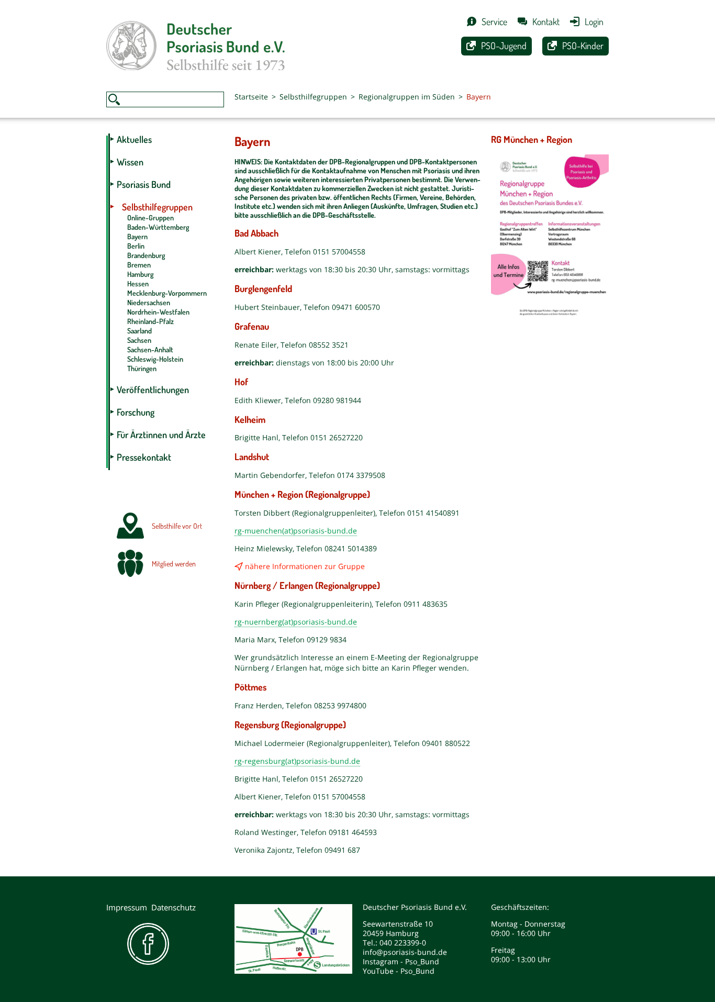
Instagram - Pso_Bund (401, 961)
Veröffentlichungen (153, 389)
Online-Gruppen (150, 217)
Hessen (138, 283)
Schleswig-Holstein (155, 358)
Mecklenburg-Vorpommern (167, 292)
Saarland (139, 330)
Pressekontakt (144, 457)
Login (594, 21)
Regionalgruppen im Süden (407, 97)
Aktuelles (134, 139)
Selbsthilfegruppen (313, 97)
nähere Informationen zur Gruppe (305, 566)
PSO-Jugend (504, 45)
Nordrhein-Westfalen (158, 311)
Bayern (137, 236)
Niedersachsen (148, 302)
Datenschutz (173, 907)
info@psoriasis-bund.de (405, 952)
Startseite (251, 97)
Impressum (126, 907)
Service (494, 21)
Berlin (135, 245)
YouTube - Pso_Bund (398, 971)
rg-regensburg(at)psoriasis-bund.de (297, 761)
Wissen (130, 162)
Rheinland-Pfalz (150, 321)
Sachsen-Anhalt (150, 349)
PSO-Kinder (583, 45)
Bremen (139, 264)
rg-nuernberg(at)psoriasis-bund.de (295, 622)
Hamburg (140, 274)
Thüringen (142, 368)
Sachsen (139, 340)
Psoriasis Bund (144, 184)
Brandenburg (146, 255)
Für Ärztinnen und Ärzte (161, 434)
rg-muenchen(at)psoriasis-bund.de (295, 531)
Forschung (135, 412)
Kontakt (546, 21)
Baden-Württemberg (158, 226)
